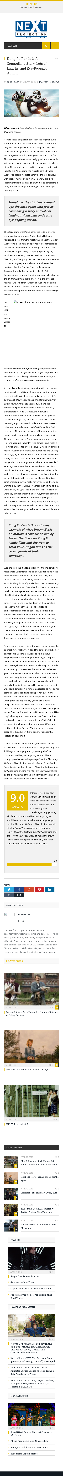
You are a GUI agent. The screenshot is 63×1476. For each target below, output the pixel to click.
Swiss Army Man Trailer (23, 1282)
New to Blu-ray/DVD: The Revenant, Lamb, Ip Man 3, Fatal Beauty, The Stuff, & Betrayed (32, 1360)
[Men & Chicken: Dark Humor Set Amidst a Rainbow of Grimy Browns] (31, 991)
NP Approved (44, 82)
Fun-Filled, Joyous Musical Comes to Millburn (31, 1434)
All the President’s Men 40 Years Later (29, 1440)
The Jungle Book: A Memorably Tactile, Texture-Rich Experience (37, 1210)
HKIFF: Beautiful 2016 (17, 1124)
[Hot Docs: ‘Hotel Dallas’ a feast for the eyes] (31, 1048)
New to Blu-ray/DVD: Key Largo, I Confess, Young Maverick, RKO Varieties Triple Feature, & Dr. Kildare (32, 1383)
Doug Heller (13, 82)
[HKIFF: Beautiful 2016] (31, 1103)
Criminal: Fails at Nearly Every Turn (39, 1192)
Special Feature (19, 1395)
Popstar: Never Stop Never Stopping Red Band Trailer (31, 1296)
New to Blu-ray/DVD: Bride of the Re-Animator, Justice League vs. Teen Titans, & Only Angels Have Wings (32, 1370)
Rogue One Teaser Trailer (24, 1276)
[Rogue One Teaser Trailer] (31, 1259)
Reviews (55, 82)
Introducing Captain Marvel (24, 1453)
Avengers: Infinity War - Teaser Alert (29, 1447)
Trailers (15, 1239)
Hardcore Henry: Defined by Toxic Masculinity (38, 1226)
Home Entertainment (22, 1307)
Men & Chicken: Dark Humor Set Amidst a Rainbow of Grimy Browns (39, 1163)
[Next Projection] (31, 28)
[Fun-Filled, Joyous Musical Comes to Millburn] (31, 1415)
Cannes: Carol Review (31, 7)
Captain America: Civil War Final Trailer (30, 1288)
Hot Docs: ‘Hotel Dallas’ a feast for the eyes (28, 1069)
